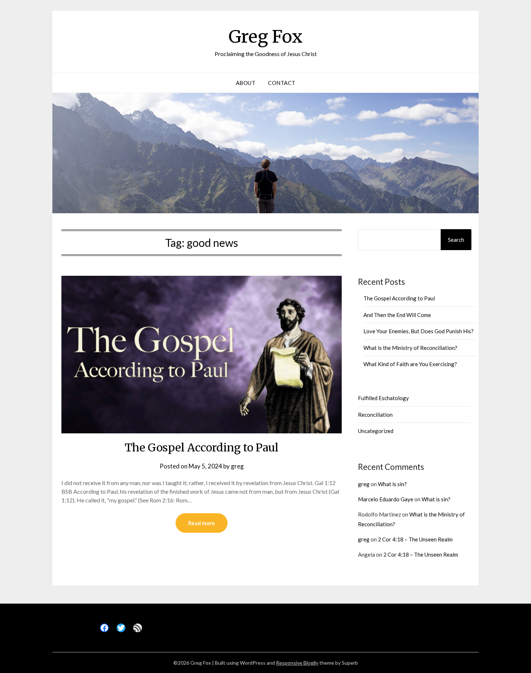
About (246, 83)
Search (456, 239)
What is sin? (392, 484)
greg (237, 466)
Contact (281, 83)
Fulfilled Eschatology (383, 398)
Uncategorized (375, 431)
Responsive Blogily (297, 663)
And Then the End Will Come (397, 315)
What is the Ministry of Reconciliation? (410, 347)
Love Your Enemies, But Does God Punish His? (418, 331)
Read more (201, 523)
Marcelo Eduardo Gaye (385, 499)
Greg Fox (266, 36)
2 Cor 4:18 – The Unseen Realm (415, 539)
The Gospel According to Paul (202, 447)
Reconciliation (375, 414)
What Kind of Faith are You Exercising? (410, 364)
